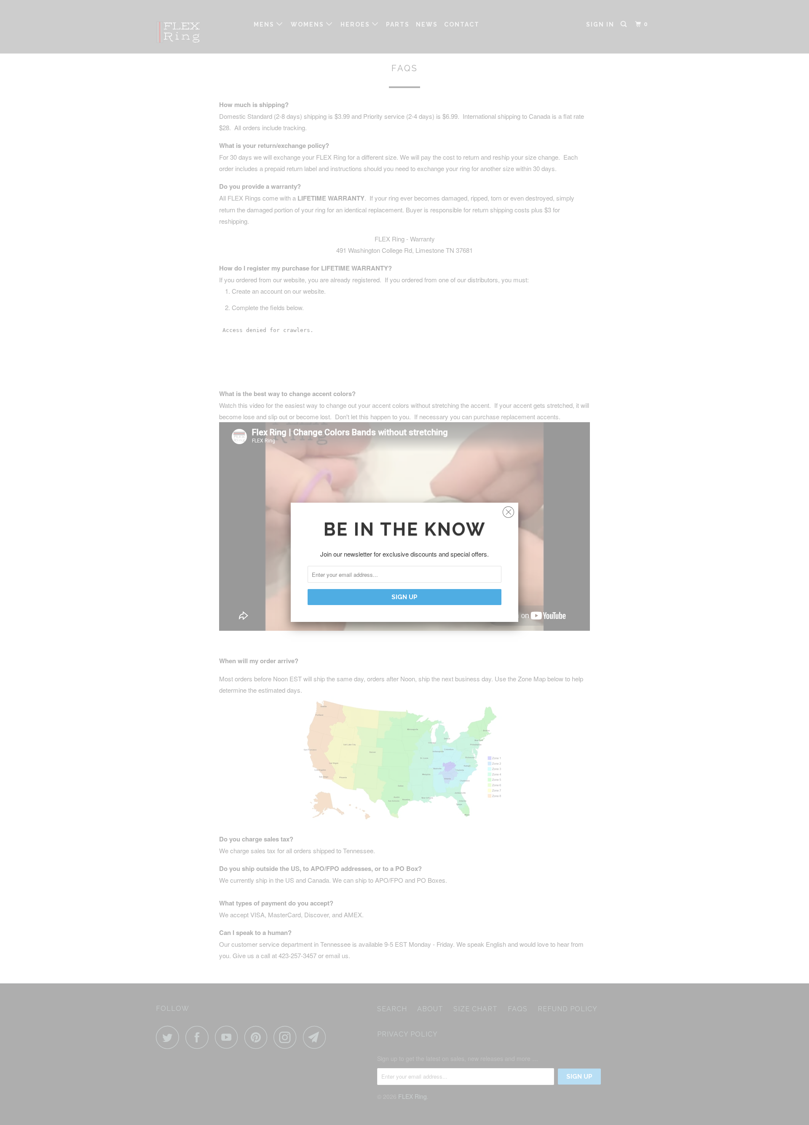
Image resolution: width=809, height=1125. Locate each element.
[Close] (508, 510)
